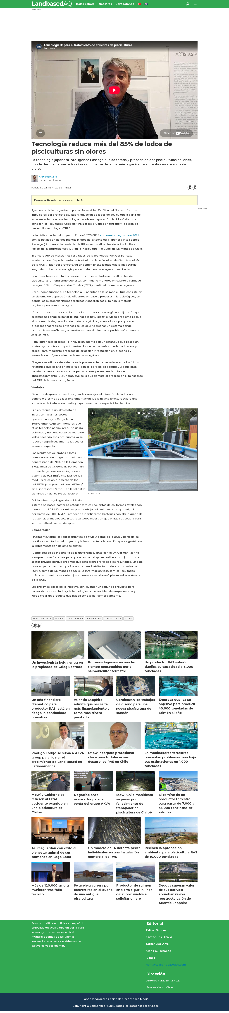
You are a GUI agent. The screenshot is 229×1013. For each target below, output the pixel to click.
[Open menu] (195, 4)
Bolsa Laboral (85, 3)
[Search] (187, 4)
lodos (59, 618)
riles (128, 618)
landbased (75, 618)
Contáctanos (124, 3)
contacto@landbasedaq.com (166, 964)
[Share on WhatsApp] (195, 187)
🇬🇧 (146, 3)
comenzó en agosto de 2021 (119, 235)
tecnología (113, 618)
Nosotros (105, 3)
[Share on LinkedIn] (190, 187)
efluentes (94, 618)
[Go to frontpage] (52, 4)
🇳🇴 (139, 3)
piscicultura (42, 618)
